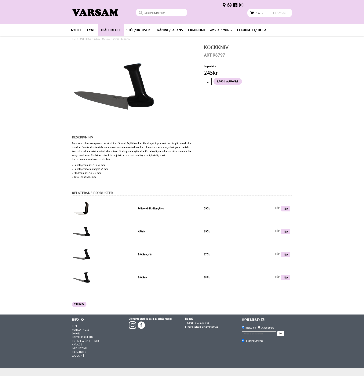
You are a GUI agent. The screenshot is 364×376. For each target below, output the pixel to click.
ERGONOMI (196, 30)
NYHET (76, 30)
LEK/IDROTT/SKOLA (251, 30)
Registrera (251, 327)
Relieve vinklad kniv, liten (151, 208)
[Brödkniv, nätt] (81, 254)
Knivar (115, 39)
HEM (74, 39)
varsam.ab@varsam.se (206, 326)
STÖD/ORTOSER (138, 30)
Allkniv (141, 231)
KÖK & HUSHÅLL (101, 39)
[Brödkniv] (81, 277)
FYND (91, 30)
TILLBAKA (79, 304)
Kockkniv (125, 39)
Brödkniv (142, 277)
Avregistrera (267, 327)
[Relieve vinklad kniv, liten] (104, 208)
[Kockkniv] (114, 86)
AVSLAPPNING (221, 30)
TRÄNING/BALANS (169, 30)
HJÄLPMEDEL (111, 30)
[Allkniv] (81, 231)
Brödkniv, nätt (145, 254)
